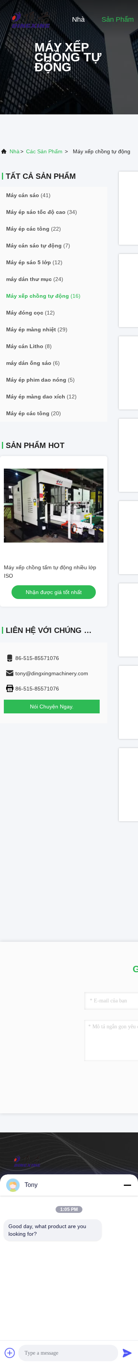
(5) (40, 380)
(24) (34, 279)
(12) (34, 262)
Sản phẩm (118, 19)
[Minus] (127, 1185)
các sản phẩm (44, 151)
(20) (33, 413)
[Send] (127, 1352)
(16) (43, 296)
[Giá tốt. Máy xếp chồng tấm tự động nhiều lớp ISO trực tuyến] (54, 505)
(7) (38, 245)
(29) (36, 329)
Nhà (78, 19)
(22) (33, 229)
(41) (28, 195)
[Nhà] (31, 19)
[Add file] (10, 1352)
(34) (41, 212)
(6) (33, 363)
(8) (29, 346)
